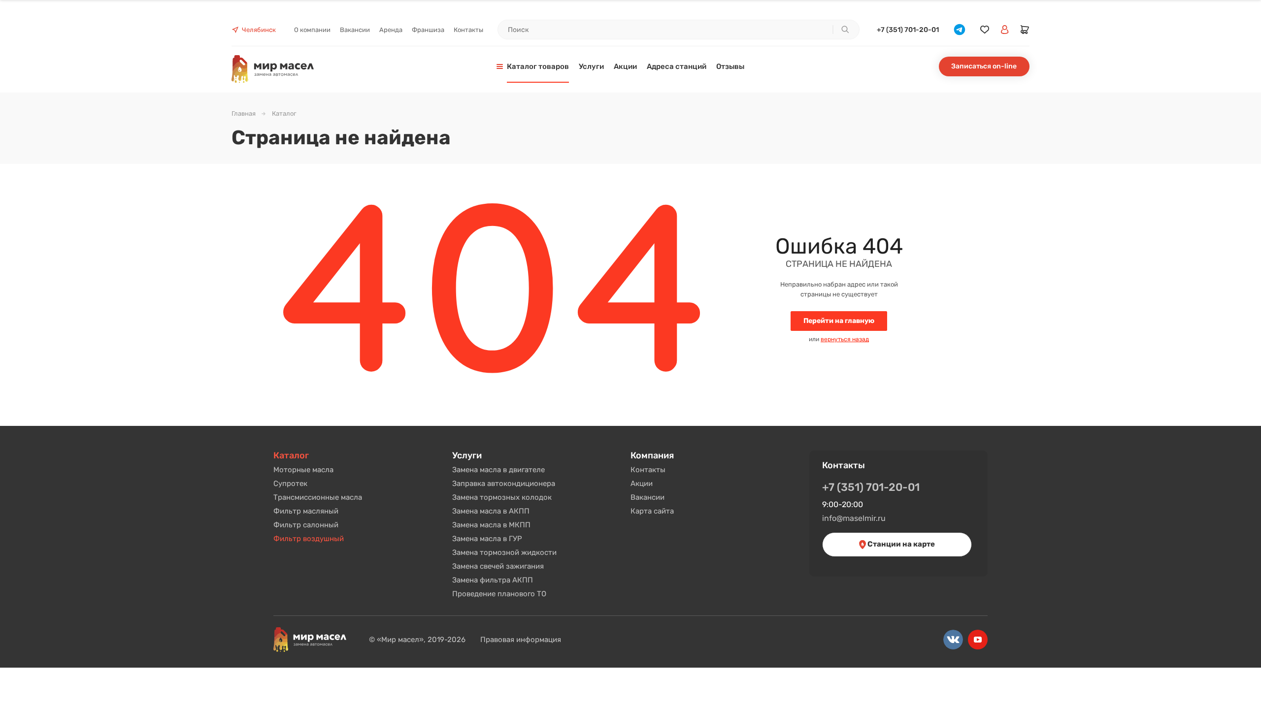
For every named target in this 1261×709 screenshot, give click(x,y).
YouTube (978, 639)
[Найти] (844, 29)
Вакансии (647, 497)
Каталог (291, 455)
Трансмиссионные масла (317, 497)
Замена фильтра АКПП (492, 580)
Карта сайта (652, 511)
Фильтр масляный (305, 511)
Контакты (647, 469)
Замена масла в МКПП (491, 524)
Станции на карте (900, 544)
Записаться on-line (984, 66)
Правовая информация (520, 639)
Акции (641, 483)
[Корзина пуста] (1025, 29)
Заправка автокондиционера (503, 483)
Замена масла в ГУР (487, 538)
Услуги (467, 455)
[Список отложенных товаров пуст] (984, 30)
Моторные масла (303, 469)
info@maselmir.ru (854, 518)
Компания (652, 455)
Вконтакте (953, 639)
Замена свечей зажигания (498, 566)
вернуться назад (845, 339)
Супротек (290, 483)
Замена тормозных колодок (502, 497)
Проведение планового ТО (499, 593)
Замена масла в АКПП (491, 511)
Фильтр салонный (305, 524)
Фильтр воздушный (308, 538)
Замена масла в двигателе (498, 469)
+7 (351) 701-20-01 (908, 30)
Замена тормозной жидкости (504, 552)
